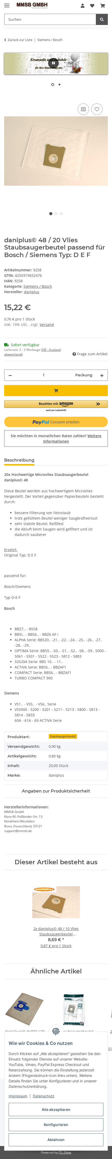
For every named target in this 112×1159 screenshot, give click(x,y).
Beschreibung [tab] (19, 460)
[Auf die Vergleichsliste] (83, 109)
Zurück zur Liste (20, 39)
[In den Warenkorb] (8, 96)
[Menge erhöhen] (102, 375)
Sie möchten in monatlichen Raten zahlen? (56, 438)
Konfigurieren (56, 1124)
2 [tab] (56, 213)
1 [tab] (50, 213)
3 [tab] (61, 213)
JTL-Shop (65, 1152)
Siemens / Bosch (37, 286)
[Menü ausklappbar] (6, 3)
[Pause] (53, 63)
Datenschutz (43, 1096)
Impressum (18, 1096)
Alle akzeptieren (56, 1109)
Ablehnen (56, 1139)
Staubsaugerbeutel (63, 736)
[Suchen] (102, 19)
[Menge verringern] (10, 375)
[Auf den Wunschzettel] (97, 109)
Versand (47, 324)
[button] (82, 6)
